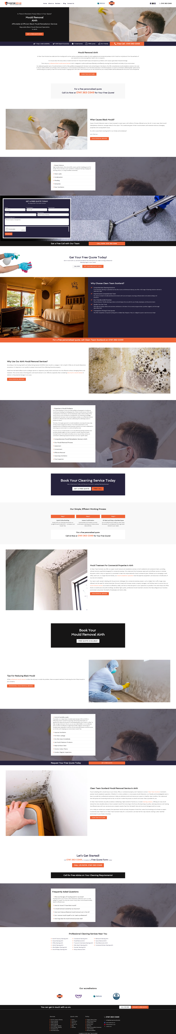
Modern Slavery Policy (92, 1019)
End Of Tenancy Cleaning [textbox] (43, 214)
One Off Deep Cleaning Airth (59, 949)
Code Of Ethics (90, 1028)
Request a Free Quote (140, 1007)
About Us (74, 1022)
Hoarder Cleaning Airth (80, 947)
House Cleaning (54, 1021)
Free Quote (74, 1021)
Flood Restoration (55, 1030)
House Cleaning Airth (57, 940)
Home (45, 3)
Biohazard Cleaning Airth (102, 938)
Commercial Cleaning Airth (80, 938)
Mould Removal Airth (79, 940)
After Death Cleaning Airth (80, 945)
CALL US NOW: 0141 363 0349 (88, 865)
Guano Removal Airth (101, 940)
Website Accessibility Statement (94, 1027)
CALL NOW (77, 266)
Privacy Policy (90, 1024)
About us (51, 3)
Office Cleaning (54, 1022)
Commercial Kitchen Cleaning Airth (104, 945)
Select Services (40, 212)
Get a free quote (81, 489)
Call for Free (125, 1007)
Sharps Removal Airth (79, 949)
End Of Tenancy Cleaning (56, 1019)
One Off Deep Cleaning (56, 1027)
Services (57, 3)
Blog (64, 3)
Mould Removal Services (99, 138)
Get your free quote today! (93, 266)
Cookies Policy (90, 1022)
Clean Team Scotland (88, 74)
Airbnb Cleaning (54, 1024)
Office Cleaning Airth (57, 943)
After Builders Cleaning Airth (59, 947)
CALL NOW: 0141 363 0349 (107, 243)
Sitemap (74, 1027)
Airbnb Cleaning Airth (57, 945)
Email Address (29, 207)
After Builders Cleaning (56, 1025)
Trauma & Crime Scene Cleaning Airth (83, 943)
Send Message (9, 233)
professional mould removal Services (21, 685)
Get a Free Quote (107, 762)
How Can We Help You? (10, 217)
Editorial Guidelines (91, 1030)
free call (98, 489)
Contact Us (70, 3)
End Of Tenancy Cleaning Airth (60, 938)
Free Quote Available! (88, 641)
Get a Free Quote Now (34, 34)
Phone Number (51, 207)
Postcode (7, 212)
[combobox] (53, 214)
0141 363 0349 (166, 3)
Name (6, 207)
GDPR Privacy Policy (91, 1021)
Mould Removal (54, 1028)
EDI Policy (89, 1025)
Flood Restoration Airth (102, 943)
